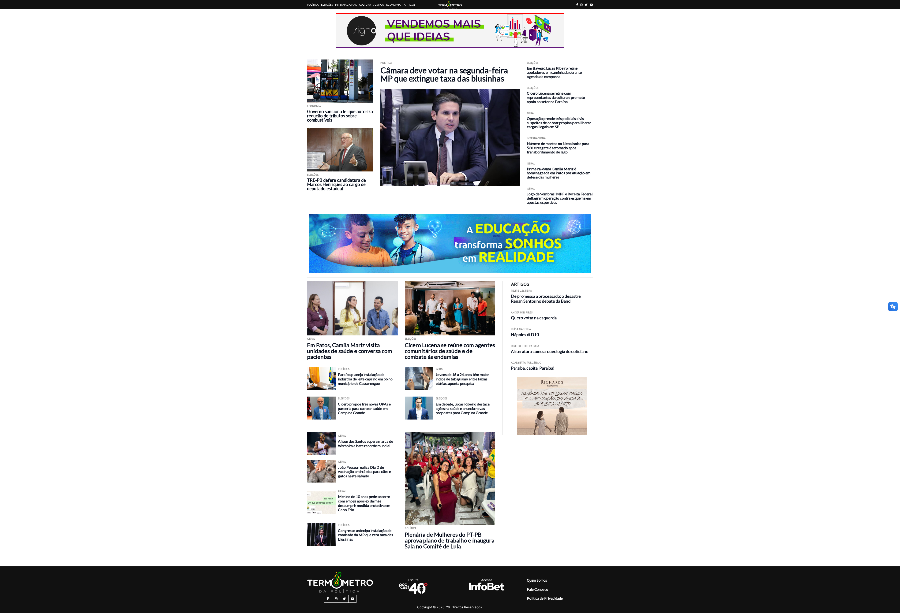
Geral (531, 113)
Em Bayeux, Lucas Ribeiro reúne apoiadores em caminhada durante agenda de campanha (554, 72)
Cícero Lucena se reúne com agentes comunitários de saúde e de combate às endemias (450, 351)
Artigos (409, 4)
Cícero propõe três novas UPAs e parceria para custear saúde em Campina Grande (364, 408)
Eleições (327, 4)
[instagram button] (581, 4)
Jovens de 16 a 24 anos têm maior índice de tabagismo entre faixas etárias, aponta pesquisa (462, 378)
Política (313, 4)
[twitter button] (586, 4)
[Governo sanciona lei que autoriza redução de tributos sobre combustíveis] (340, 81)
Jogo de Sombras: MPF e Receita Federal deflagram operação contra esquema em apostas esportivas (559, 198)
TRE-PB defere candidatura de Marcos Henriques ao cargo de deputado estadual (336, 184)
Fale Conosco (537, 589)
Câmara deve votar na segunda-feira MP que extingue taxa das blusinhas (444, 74)
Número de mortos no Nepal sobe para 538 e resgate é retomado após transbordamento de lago (558, 147)
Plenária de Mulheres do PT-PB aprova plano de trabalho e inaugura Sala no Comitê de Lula (449, 540)
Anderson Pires (522, 312)
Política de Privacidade (545, 598)
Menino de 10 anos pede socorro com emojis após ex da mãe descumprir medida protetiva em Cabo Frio (364, 503)
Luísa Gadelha (521, 329)
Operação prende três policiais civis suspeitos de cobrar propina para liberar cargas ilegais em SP (559, 122)
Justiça (378, 4)
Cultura (365, 4)
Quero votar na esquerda (534, 317)
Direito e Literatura (525, 346)
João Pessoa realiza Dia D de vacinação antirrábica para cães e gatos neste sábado (364, 471)
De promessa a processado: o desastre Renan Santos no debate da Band (546, 299)
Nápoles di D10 (525, 334)
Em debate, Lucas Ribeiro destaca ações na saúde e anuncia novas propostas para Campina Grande (463, 408)
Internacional (346, 4)
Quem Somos (537, 580)
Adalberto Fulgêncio (526, 362)
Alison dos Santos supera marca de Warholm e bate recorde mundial (365, 443)
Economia (393, 4)
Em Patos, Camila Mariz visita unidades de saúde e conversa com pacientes (349, 351)
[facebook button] (577, 4)
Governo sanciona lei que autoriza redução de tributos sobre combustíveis (340, 116)
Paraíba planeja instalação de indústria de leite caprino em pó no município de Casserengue (365, 378)
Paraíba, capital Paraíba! (533, 368)
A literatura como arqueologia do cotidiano (549, 351)
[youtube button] (591, 4)
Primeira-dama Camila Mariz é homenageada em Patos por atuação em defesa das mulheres (558, 173)
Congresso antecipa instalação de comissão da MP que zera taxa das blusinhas (365, 534)
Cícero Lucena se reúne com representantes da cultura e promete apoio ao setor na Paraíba (556, 97)
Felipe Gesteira (521, 290)
